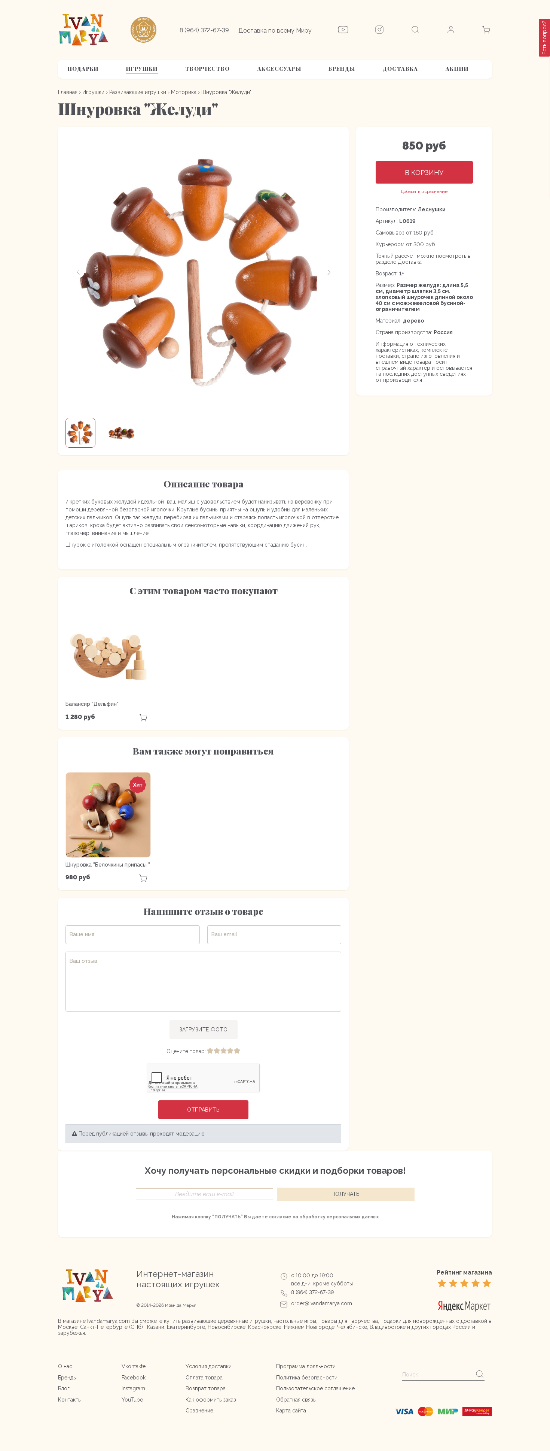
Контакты (70, 1400)
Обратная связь (295, 1400)
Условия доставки (209, 1366)
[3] (223, 1051)
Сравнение (199, 1411)
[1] (210, 1051)
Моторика (183, 92)
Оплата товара (204, 1378)
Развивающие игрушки (137, 92)
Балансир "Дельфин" (92, 704)
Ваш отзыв (83, 961)
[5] (236, 1051)
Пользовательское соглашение (315, 1388)
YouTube (132, 1400)
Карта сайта (291, 1411)
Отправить (203, 1110)
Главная (67, 92)
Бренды (342, 68)
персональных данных (353, 1216)
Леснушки (432, 209)
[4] (230, 1051)
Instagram (133, 1388)
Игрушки (142, 68)
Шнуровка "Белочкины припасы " (107, 865)
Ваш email (224, 934)
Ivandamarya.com (108, 1321)
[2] (216, 1051)
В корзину (424, 172)
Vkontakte (134, 1366)
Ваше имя (82, 934)
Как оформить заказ (211, 1400)
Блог (64, 1388)
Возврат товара (206, 1388)
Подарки (83, 68)
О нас (65, 1366)
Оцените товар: (186, 1051)
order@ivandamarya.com (321, 1303)
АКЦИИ (457, 68)
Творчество (207, 68)
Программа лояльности (306, 1366)
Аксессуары (279, 68)
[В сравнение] (424, 191)
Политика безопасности (306, 1378)
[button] (78, 272)
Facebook (134, 1378)
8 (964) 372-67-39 (204, 30)
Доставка (400, 68)
